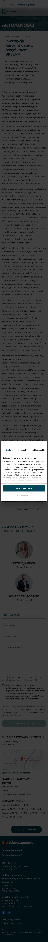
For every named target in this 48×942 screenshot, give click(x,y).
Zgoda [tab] (8, 450)
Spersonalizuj (22, 496)
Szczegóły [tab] (22, 450)
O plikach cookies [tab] (38, 450)
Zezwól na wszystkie (24, 488)
